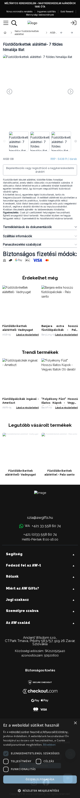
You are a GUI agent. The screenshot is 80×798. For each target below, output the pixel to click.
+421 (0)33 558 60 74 (40, 534)
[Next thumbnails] (75, 141)
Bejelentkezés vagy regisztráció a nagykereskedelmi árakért (40, 169)
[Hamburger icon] (5, 23)
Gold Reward (66, 11)
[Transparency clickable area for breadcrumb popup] (27, 33)
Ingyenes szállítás (46, 11)
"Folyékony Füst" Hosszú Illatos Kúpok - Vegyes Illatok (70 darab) (59, 402)
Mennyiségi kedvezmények (40, 14)
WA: (43, 526)
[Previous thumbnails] (4, 141)
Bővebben (49, 744)
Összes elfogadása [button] (40, 779)
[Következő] (71, 33)
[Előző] (61, 33)
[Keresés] (14, 23)
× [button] (75, 723)
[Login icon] (73, 23)
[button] (40, 790)
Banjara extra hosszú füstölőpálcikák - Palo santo (59, 329)
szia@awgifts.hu (40, 517)
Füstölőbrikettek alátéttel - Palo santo (59, 472)
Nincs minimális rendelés (19, 11)
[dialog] (40, 758)
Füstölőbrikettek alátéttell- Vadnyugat (20, 472)
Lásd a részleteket (27, 334)
